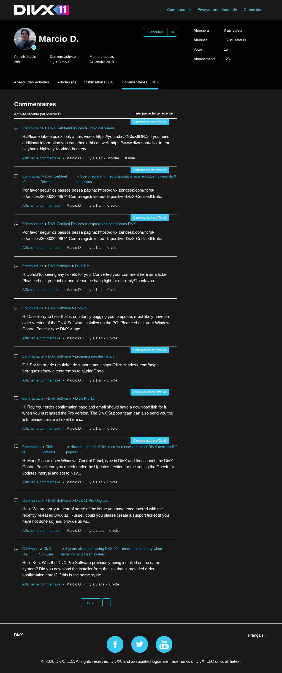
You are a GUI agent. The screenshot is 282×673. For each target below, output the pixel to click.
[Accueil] (41, 10)
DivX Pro (82, 266)
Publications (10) (98, 82)
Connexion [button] (253, 9)
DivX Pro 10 (84, 398)
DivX (18, 635)
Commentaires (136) (140, 82)
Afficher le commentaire (41, 158)
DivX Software (59, 266)
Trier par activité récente (154, 113)
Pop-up (80, 308)
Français (256, 635)
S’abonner (155, 32)
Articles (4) (66, 82)
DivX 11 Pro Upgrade (92, 500)
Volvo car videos (101, 128)
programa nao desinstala (94, 356)
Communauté (179, 9)
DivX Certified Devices (66, 128)
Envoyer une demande (217, 9)
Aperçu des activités (31, 82)
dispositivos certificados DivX (112, 224)
